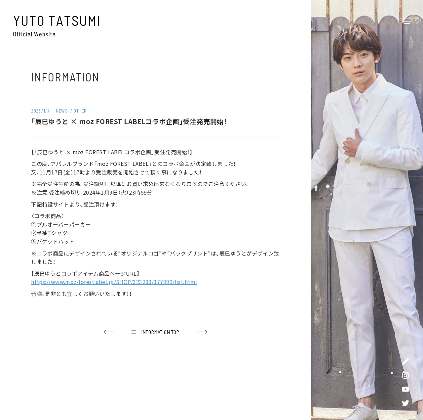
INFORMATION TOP (160, 332)
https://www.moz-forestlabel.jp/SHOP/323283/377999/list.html (114, 282)
